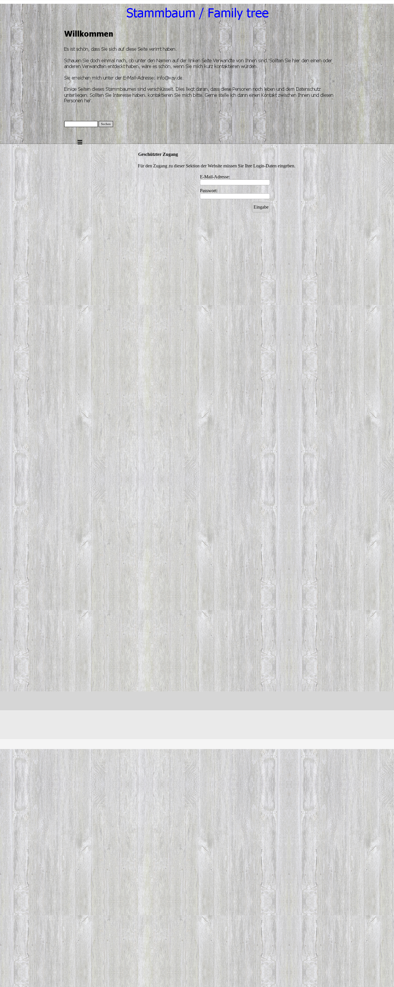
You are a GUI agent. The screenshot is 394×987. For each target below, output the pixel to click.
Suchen (106, 124)
